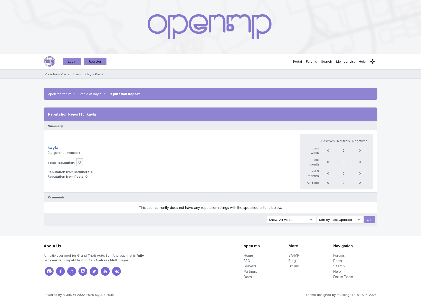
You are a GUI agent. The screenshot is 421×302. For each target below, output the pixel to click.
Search (326, 61)
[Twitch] (82, 271)
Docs (248, 277)
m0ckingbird (346, 295)
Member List (345, 61)
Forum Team (343, 277)
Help (362, 61)
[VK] (116, 271)
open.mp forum (59, 94)
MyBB (67, 295)
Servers (250, 266)
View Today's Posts (88, 74)
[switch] (372, 62)
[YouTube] (105, 271)
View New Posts (57, 74)
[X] (94, 271)
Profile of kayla (89, 94)
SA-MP (293, 255)
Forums (311, 61)
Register (95, 61)
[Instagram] (71, 271)
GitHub (293, 266)
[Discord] (49, 271)
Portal (297, 61)
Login (72, 61)
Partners (250, 271)
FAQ (247, 261)
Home (248, 255)
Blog (292, 261)
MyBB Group (104, 295)
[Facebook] (60, 271)
